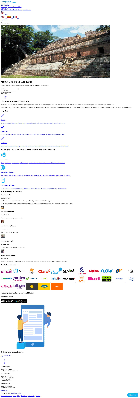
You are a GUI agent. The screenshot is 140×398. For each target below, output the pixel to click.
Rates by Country (17, 10)
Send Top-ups (4, 5)
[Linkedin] (4, 363)
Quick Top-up (4, 4)
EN (6, 14)
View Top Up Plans (6, 355)
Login (2, 19)
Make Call (3, 10)
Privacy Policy (16, 396)
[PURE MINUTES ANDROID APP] (20, 303)
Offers (19, 7)
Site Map (38, 396)
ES (12, 18)
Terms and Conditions (6, 396)
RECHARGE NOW (6, 92)
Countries (10, 7)
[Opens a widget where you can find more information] (132, 395)
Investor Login (4, 390)
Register (6, 19)
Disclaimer (24, 396)
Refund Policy (31, 396)
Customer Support (5, 366)
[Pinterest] (4, 362)
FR (18, 18)
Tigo (5, 97)
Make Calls (4, 8)
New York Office (5, 373)
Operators (15, 7)
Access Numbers (27, 10)
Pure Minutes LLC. (16, 393)
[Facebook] (4, 361)
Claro (5, 96)
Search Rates (9, 10)
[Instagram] (4, 359)
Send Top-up (4, 7)
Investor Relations (5, 383)
